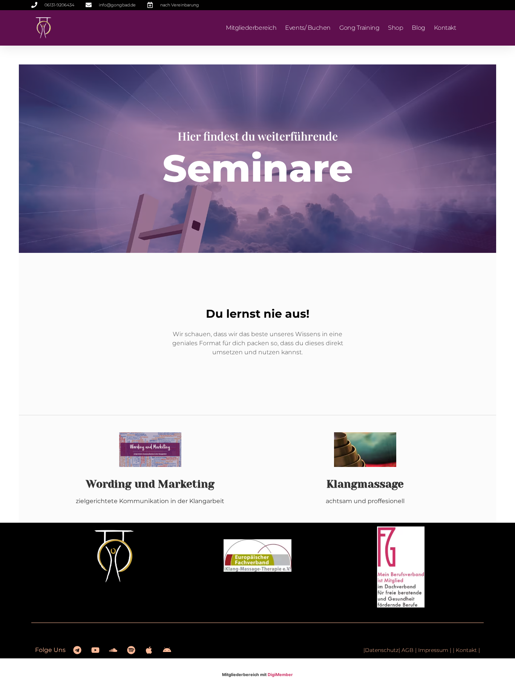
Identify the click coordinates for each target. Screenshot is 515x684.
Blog (418, 27)
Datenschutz (382, 650)
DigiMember (280, 674)
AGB (408, 650)
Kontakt (445, 27)
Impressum (434, 650)
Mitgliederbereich (251, 27)
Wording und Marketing (150, 484)
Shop (395, 27)
